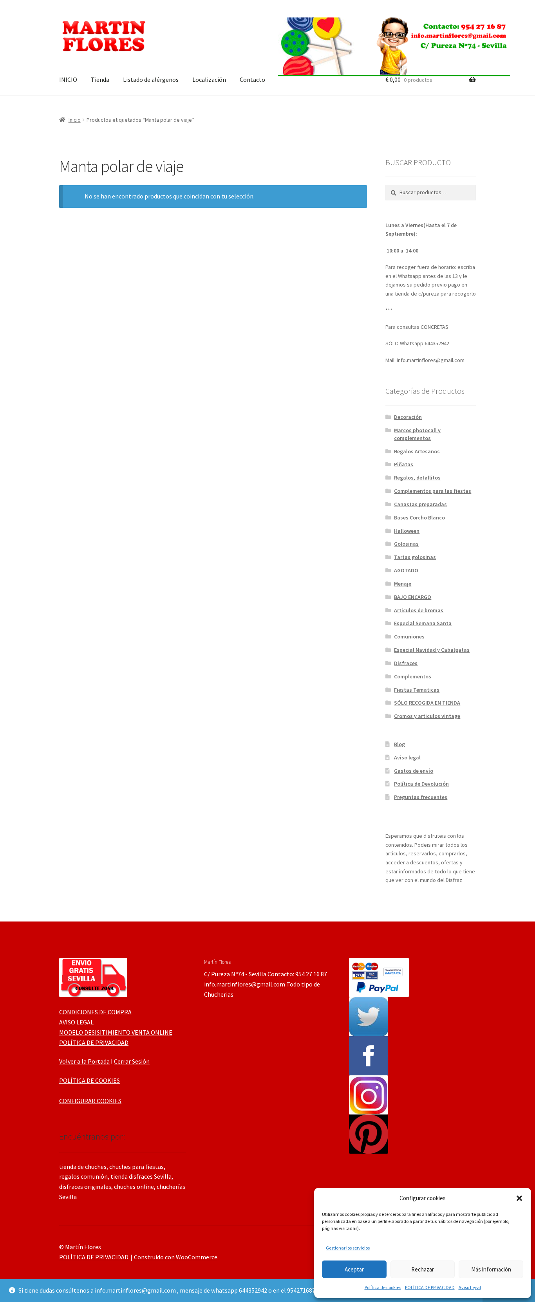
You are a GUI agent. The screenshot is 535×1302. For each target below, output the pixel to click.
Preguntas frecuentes (420, 797)
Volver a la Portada (84, 1061)
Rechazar (422, 1269)
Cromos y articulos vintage (427, 716)
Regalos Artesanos (417, 451)
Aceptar (354, 1269)
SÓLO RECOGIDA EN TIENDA (427, 702)
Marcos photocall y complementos (417, 434)
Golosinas (406, 543)
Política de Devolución (421, 783)
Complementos (412, 676)
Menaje (402, 583)
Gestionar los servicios (348, 1248)
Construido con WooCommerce (175, 1257)
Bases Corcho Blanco (419, 517)
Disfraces (406, 663)
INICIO (68, 79)
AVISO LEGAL (76, 1022)
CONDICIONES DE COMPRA (95, 1012)
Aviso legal (407, 757)
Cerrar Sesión (132, 1061)
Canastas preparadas (420, 504)
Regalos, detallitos (417, 477)
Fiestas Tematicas (416, 689)
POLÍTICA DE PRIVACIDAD (430, 1287)
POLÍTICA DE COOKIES (89, 1080)
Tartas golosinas (415, 557)
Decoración (408, 416)
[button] (519, 1198)
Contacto (252, 79)
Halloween (406, 530)
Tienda (100, 79)
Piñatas (403, 464)
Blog (399, 744)
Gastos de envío (413, 770)
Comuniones (409, 636)
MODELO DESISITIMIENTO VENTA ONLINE (115, 1032)
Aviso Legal (470, 1287)
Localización (209, 79)
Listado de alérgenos (151, 79)
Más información (491, 1269)
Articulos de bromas (418, 610)
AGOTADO (406, 570)
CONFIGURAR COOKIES (90, 1101)
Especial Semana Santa (423, 623)
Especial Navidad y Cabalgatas (432, 649)
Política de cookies (383, 1287)
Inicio (75, 119)
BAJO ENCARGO (412, 597)
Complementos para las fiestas (432, 490)
